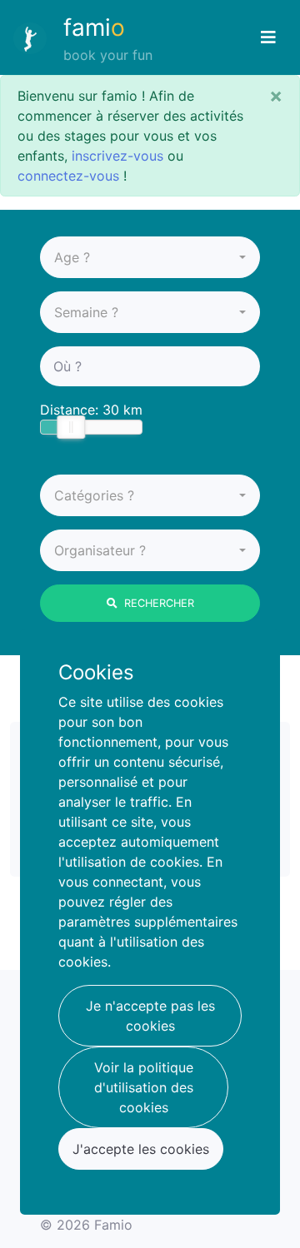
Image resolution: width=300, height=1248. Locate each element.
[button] (150, 257)
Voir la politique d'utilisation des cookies (143, 1087)
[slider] (71, 427)
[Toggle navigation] (268, 37)
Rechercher (159, 603)
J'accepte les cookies (140, 1149)
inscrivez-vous (117, 155)
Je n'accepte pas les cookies (150, 1015)
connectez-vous (68, 175)
